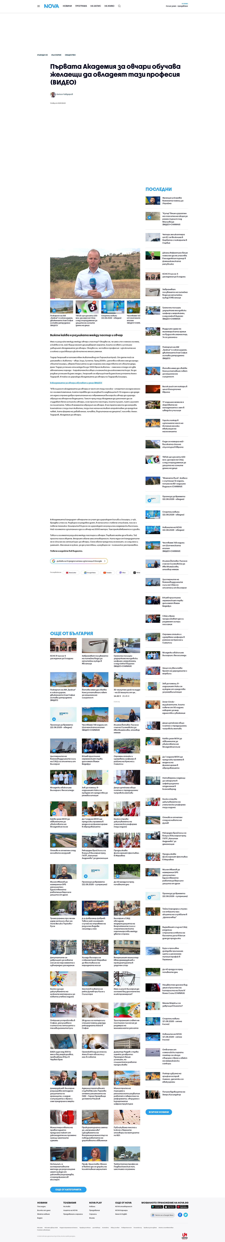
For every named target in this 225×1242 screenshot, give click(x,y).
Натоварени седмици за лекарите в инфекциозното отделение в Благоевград (173, 783)
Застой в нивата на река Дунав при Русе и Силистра (93, 991)
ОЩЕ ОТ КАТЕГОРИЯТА (68, 1189)
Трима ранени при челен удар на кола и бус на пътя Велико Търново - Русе (62, 922)
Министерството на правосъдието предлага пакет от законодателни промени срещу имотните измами (63, 1133)
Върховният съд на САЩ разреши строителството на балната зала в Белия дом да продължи (174, 932)
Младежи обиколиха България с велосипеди (62, 788)
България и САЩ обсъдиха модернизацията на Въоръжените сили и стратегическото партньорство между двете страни (125, 926)
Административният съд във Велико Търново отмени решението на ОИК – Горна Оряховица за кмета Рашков (94, 1093)
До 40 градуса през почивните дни (124, 883)
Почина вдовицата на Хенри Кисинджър (173, 1093)
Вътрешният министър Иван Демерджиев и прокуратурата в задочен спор (126, 961)
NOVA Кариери (121, 1210)
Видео (39, 1218)
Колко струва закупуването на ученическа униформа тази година (125, 823)
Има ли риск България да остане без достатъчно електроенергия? (127, 991)
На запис (95, 6)
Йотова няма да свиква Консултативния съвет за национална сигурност (94, 694)
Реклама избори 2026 (51, 1227)
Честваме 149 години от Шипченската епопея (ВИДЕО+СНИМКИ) (94, 727)
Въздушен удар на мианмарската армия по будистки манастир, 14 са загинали (175, 333)
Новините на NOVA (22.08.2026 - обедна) (173, 528)
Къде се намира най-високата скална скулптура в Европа (173, 444)
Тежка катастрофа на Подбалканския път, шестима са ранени (126, 1166)
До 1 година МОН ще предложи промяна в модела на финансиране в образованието (94, 823)
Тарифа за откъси (85, 1227)
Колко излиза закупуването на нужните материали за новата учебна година (62, 993)
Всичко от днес (44, 1210)
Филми (92, 1218)
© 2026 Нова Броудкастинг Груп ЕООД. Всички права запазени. (56, 1236)
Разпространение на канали (68, 1227)
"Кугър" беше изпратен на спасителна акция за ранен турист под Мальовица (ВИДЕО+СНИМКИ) (175, 219)
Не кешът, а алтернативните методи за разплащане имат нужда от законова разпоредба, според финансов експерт (62, 1172)
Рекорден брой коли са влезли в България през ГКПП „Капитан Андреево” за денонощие (95, 854)
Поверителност (126, 1227)
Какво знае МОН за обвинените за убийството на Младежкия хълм (60, 823)
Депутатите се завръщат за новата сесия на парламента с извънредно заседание (62, 961)
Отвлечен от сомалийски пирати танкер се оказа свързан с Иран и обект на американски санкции (174, 1056)
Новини (67, 6)
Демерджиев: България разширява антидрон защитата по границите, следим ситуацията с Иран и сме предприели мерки (62, 1094)
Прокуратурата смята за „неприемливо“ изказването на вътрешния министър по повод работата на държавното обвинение (95, 1133)
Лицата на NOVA (70, 1210)
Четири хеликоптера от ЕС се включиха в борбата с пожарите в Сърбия (174, 238)
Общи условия (115, 1227)
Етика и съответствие (166, 1227)
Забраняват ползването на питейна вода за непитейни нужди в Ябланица (95, 660)
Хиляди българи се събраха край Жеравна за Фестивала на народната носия (94, 961)
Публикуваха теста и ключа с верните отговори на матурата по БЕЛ (126, 1131)
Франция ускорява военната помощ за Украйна (172, 201)
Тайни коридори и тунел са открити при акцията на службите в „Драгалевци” (174, 913)
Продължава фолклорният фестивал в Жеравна (126, 853)
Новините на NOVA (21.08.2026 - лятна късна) (172, 1037)
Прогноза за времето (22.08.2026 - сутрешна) (94, 883)
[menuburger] (38, 6)
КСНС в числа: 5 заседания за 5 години (61, 657)
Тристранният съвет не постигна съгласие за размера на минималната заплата (126, 1024)
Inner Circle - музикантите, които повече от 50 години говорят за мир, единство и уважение (173, 707)
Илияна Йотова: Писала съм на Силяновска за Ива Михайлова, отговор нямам (127, 729)
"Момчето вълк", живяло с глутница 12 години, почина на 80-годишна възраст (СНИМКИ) (174, 482)
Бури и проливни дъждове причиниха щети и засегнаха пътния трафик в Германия (172, 953)
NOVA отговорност (123, 1206)
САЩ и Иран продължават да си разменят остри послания (173, 620)
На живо (109, 6)
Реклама (40, 1227)
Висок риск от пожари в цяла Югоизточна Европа (174, 389)
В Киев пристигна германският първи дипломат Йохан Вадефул (92, 760)
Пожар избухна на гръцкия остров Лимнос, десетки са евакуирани (173, 1077)
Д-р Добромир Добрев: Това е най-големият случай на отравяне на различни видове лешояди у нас (94, 923)
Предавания (94, 1210)
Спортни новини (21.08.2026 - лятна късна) (172, 1021)
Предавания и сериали (73, 1214)
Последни (41, 1206)
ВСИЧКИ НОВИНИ (159, 1112)
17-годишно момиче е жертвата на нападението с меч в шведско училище (173, 406)
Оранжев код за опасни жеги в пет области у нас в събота (94, 1054)
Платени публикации (43, 1230)
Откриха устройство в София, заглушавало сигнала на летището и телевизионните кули (62, 1024)
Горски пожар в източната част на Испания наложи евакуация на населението (172, 426)
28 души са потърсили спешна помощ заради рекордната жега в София (94, 1024)
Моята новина (43, 1214)
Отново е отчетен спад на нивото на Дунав (63, 851)
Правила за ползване (150, 1227)
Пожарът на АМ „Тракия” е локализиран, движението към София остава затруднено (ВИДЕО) (63, 695)
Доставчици (96, 1227)
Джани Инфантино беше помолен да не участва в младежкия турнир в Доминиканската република (175, 258)
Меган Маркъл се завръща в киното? (172, 1004)
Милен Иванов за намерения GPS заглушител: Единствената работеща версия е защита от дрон (60, 888)
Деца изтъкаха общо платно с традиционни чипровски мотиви (126, 790)
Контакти (105, 1227)
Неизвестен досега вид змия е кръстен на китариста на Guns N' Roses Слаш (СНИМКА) (174, 989)
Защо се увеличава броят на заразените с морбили (174, 671)
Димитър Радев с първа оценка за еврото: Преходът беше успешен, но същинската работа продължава (126, 1058)
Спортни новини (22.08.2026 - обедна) (173, 513)
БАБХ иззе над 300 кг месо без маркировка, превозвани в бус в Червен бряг (62, 1056)
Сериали (93, 1214)
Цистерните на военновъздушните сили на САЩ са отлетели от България (63, 760)
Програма (81, 6)
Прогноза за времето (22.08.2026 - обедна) (61, 726)
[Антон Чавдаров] (53, 94)
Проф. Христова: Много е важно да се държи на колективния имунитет (94, 1166)
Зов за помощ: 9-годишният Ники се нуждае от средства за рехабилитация (95, 791)
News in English (121, 1214)
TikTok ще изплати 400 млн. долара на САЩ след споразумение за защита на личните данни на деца (174, 462)
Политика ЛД (138, 1227)
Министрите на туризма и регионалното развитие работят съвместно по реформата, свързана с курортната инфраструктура (127, 1096)
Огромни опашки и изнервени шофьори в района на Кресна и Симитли (125, 760)
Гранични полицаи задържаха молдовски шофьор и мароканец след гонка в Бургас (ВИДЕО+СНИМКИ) (126, 661)
